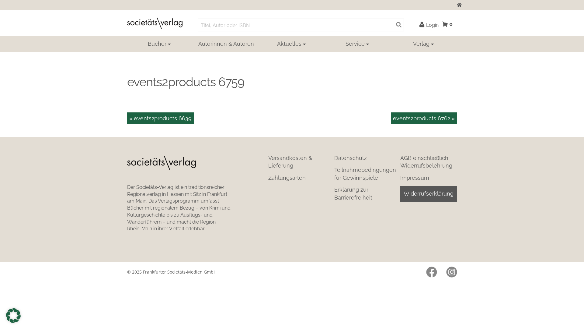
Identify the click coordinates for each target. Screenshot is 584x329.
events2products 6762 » (424, 118)
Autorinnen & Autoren (226, 44)
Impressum (414, 178)
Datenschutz (350, 158)
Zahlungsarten (287, 178)
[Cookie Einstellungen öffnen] (13, 315)
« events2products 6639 (160, 118)
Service (355, 44)
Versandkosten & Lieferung (290, 162)
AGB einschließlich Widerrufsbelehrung (426, 162)
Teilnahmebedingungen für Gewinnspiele (365, 174)
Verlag (421, 44)
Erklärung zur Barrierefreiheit (353, 193)
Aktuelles (289, 44)
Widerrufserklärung (429, 193)
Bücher (157, 44)
